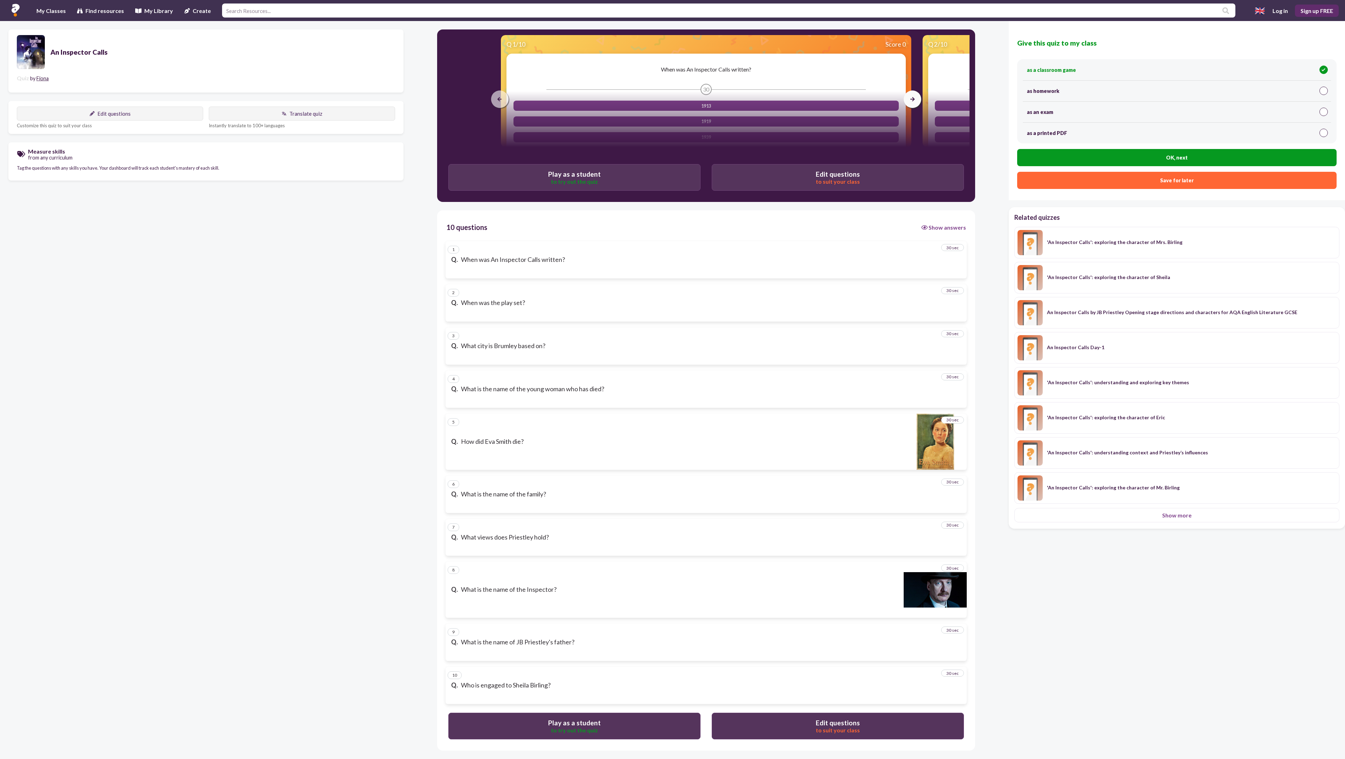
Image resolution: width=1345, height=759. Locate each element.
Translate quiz (305, 113)
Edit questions (114, 113)
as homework (1043, 91)
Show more (1177, 515)
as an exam (1040, 112)
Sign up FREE (1317, 10)
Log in (1280, 10)
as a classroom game (1051, 70)
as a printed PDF (1047, 133)
